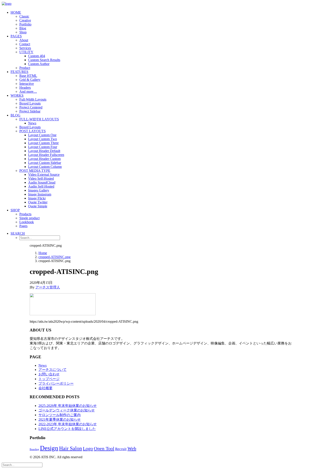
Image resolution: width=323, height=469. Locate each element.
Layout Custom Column (45, 166)
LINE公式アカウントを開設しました (67, 429)
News (32, 123)
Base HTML (28, 76)
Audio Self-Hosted (41, 186)
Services (25, 48)
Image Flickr (37, 198)
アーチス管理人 (47, 287)
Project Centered (30, 107)
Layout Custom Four (42, 147)
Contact (24, 44)
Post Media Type (34, 170)
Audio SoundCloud (41, 182)
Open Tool (104, 448)
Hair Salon (70, 448)
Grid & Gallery (29, 79)
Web (131, 448)
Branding (34, 449)
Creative (25, 20)
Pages (16, 36)
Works (17, 95)
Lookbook (26, 222)
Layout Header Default (44, 151)
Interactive (26, 83)
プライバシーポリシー (56, 383)
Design (49, 447)
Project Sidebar (29, 111)
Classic (24, 16)
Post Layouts (32, 131)
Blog (22, 28)
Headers (25, 87)
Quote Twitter (37, 202)
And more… (28, 91)
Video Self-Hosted (41, 178)
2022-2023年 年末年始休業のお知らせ (67, 424)
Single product (29, 218)
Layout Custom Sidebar (44, 163)
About (23, 40)
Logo (88, 448)
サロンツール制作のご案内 (59, 415)
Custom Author (38, 64)
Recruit (121, 449)
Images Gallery (38, 190)
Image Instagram (39, 194)
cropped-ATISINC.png (54, 257)
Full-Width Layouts (32, 99)
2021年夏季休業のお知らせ (59, 419)
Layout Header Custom (44, 159)
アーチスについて (52, 369)
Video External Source (44, 174)
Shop (23, 32)
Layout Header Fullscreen (46, 155)
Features (19, 72)
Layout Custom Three (43, 143)
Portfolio (25, 24)
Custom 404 (36, 56)
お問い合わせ (49, 374)
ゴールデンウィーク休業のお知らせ (66, 410)
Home (16, 12)
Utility (26, 52)
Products (25, 214)
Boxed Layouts (30, 103)
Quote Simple (37, 206)
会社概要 (45, 388)
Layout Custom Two (42, 139)
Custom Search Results (44, 60)
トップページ (49, 379)
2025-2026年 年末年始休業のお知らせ (67, 405)
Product (24, 68)
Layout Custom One (42, 135)
